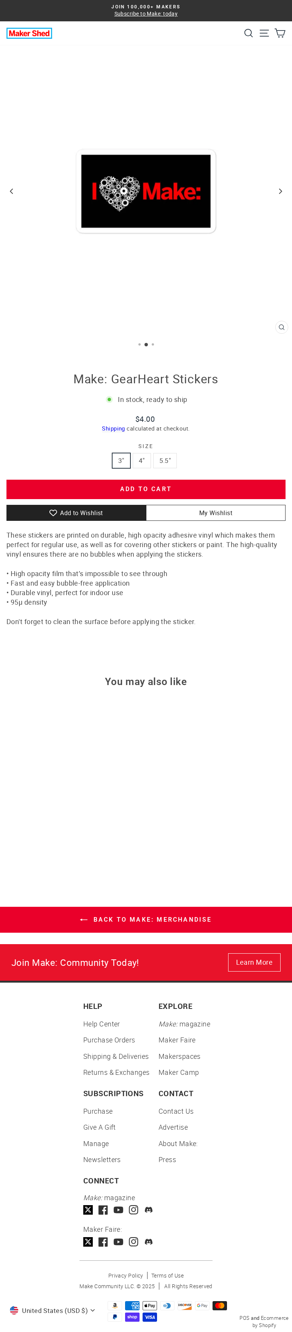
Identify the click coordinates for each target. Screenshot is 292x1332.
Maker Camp (179, 1072)
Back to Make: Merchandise (151, 919)
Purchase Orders (109, 1039)
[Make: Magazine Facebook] (103, 1210)
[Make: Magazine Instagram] (133, 1210)
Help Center (101, 1023)
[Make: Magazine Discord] (149, 1210)
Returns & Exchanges (116, 1072)
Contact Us (176, 1111)
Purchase (98, 1111)
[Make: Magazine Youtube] (118, 1210)
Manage (96, 1143)
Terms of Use (167, 1275)
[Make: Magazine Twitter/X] (88, 1210)
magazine (184, 1023)
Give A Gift (99, 1127)
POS (244, 1317)
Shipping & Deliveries (116, 1056)
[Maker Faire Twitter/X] (88, 1242)
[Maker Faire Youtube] (118, 1242)
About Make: (178, 1143)
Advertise (173, 1127)
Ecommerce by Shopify (270, 1321)
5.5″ (165, 460)
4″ (142, 460)
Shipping (113, 428)
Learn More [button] (254, 962)
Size (145, 446)
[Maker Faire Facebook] (103, 1242)
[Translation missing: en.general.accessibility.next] (280, 191)
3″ (121, 460)
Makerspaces (180, 1056)
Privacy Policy (125, 1275)
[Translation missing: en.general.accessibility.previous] (11, 191)
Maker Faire (177, 1039)
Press (167, 1159)
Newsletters (102, 1159)
